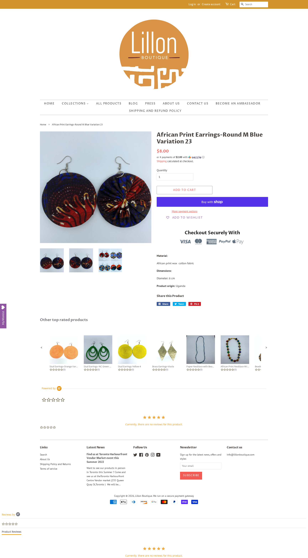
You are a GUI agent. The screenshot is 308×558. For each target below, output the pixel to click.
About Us (171, 104)
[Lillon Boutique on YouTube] (158, 455)
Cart (232, 4)
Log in (192, 4)
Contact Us (197, 104)
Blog (133, 104)
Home (49, 104)
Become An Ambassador (238, 104)
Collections (74, 104)
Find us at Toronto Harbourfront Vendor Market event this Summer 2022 (107, 458)
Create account (211, 4)
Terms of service (48, 468)
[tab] (11, 532)
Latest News (96, 447)
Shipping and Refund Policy (155, 111)
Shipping (162, 161)
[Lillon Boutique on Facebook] (141, 455)
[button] (212, 157)
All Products (108, 104)
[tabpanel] (154, 552)
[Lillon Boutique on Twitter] (135, 455)
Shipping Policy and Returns (55, 464)
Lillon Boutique (143, 495)
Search (43, 454)
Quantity (162, 170)
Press (150, 104)
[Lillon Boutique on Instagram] (153, 455)
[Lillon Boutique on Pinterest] (147, 455)
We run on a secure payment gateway (173, 495)
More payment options (184, 211)
